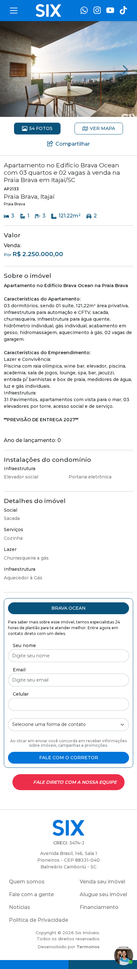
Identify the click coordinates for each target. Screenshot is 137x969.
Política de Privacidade (38, 920)
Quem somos (27, 882)
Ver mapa (102, 128)
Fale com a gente (31, 894)
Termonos (88, 946)
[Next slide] (125, 69)
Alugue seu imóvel (103, 894)
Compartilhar (72, 144)
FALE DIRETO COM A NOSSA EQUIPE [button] (75, 782)
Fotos (41, 128)
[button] (68, 608)
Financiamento (99, 907)
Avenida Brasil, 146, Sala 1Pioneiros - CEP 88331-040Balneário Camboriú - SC (68, 860)
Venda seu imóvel (102, 882)
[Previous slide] (11, 69)
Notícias (19, 907)
